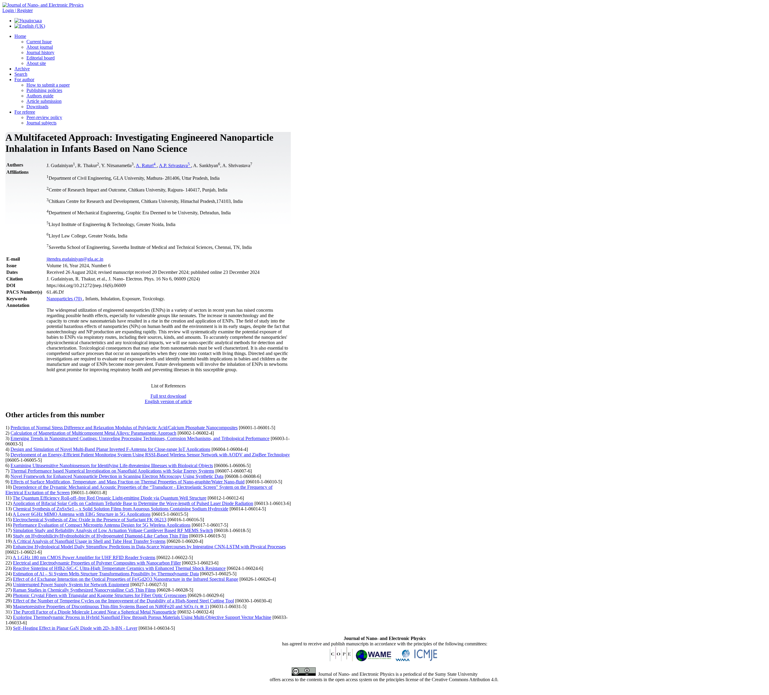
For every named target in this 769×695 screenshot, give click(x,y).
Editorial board (40, 57)
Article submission (44, 101)
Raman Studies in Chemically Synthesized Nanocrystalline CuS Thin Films (84, 589)
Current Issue (39, 41)
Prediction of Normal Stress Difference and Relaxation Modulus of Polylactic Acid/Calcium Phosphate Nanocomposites (124, 427)
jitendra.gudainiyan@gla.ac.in (75, 259)
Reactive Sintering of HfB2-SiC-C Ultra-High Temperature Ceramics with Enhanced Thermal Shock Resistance (119, 568)
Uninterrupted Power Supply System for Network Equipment (71, 584)
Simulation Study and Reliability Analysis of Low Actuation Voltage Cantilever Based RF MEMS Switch (113, 530)
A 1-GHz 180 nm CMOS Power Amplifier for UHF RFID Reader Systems (84, 557)
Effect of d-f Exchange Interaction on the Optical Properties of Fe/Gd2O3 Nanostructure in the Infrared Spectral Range (125, 579)
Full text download (168, 396)
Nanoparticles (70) (65, 298)
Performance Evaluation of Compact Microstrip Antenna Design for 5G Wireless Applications (101, 525)
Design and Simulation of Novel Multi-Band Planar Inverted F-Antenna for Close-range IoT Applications (110, 449)
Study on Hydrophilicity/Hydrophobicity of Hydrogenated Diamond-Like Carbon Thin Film (100, 535)
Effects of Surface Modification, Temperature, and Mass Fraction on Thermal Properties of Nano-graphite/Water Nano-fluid (128, 481)
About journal (39, 47)
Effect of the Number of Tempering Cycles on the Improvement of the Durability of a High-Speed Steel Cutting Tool (123, 600)
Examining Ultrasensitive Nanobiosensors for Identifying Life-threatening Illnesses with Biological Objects (112, 465)
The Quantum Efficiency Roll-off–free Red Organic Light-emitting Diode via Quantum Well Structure (109, 498)
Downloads (37, 106)
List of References (168, 385)
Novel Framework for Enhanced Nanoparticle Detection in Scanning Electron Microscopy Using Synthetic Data (117, 476)
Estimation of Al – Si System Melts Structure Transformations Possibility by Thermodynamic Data (106, 573)
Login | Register (17, 10)
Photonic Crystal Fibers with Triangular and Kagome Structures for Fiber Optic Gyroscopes (100, 595)
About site (36, 63)
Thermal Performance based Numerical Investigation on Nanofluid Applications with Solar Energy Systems (112, 470)
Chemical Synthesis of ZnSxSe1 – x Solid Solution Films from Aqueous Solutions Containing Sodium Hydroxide (120, 508)
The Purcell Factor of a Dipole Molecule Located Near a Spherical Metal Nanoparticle (94, 611)
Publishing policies (44, 90)
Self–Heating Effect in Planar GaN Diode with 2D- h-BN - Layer (75, 628)
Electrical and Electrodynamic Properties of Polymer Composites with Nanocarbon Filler (97, 562)
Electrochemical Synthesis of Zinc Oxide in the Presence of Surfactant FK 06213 (89, 519)
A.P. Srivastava (174, 165)
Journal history (40, 52)
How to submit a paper (48, 84)
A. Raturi (146, 165)
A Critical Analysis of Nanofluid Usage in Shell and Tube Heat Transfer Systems (89, 541)
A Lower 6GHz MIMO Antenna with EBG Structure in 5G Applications (81, 514)
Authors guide (39, 95)
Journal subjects (41, 122)
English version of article (168, 401)
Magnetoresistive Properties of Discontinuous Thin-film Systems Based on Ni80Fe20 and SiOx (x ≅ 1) (111, 606)
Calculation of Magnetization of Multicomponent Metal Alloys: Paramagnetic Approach (93, 433)
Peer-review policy (44, 117)
